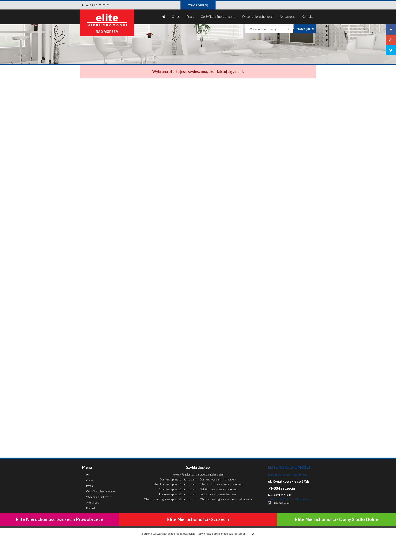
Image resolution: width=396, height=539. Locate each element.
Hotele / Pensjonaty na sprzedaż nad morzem (198, 474)
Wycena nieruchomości (257, 16)
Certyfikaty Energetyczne (218, 16)
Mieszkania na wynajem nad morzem (221, 484)
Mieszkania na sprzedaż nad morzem (174, 484)
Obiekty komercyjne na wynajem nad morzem (226, 499)
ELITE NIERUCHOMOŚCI (289, 467)
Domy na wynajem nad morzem (218, 479)
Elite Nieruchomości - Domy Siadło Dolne (336, 519)
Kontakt (307, 16)
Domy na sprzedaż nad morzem (178, 479)
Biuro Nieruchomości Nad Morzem (287, 474)
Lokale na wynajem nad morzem (218, 494)
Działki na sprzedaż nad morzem (177, 489)
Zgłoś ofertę (198, 5)
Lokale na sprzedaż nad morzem (177, 494)
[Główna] (164, 16)
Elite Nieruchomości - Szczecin (198, 519)
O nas (176, 16)
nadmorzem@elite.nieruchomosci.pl (289, 498)
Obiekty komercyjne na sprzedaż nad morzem (170, 499)
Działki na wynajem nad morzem (218, 489)
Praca (190, 16)
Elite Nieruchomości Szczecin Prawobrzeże (59, 519)
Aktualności (287, 16)
